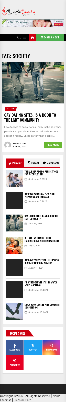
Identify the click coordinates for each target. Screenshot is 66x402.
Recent (34, 162)
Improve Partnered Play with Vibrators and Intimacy (39, 195)
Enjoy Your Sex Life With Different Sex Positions (42, 306)
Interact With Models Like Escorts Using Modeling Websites (42, 239)
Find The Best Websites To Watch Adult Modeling (41, 284)
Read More (53, 145)
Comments (52, 162)
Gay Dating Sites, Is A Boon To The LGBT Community (30, 117)
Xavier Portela (19, 143)
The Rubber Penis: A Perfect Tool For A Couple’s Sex (41, 173)
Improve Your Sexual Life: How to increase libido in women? (42, 261)
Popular (16, 162)
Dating (11, 109)
